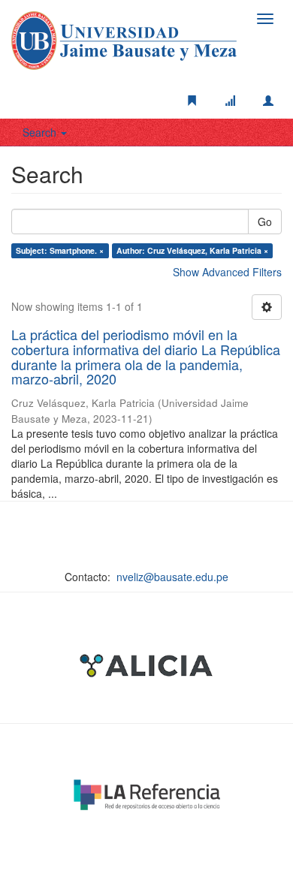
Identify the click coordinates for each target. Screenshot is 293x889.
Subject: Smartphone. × (60, 250)
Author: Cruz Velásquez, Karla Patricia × (192, 250)
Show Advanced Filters (227, 271)
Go (265, 221)
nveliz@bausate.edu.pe (172, 576)
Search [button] (41, 132)
